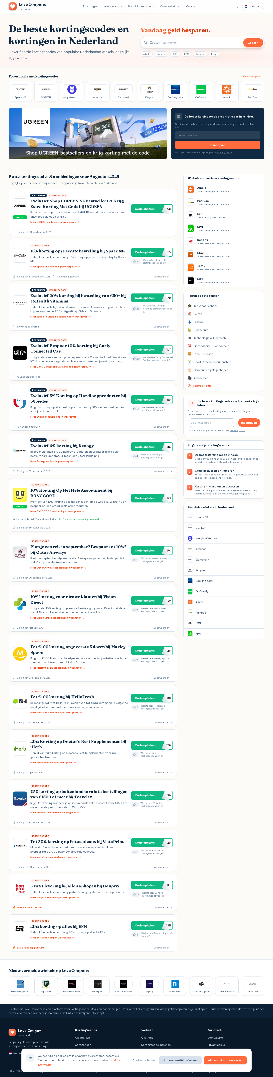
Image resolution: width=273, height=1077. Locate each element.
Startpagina (91, 6)
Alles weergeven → (253, 76)
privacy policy (224, 152)
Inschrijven (218, 145)
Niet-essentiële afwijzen (180, 1060)
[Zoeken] (236, 6)
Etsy (213, 54)
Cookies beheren (144, 1060)
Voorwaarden (216, 1037)
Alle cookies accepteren (225, 1060)
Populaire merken (139, 6)
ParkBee (161, 54)
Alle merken (111, 6)
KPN (186, 54)
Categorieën (168, 6)
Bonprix (199, 54)
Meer (189, 6)
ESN (175, 54)
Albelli (146, 54)
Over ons (147, 1037)
